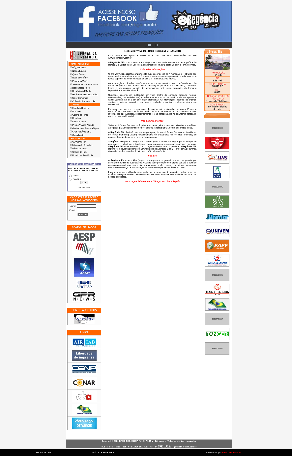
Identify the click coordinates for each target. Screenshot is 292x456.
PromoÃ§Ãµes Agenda (83, 125)
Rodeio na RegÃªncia (82, 155)
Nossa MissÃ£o (80, 77)
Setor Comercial (80, 98)
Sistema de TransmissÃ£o (85, 84)
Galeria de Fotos (80, 115)
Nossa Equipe (79, 71)
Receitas (76, 118)
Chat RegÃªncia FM (81, 131)
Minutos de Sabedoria (82, 145)
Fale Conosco (79, 121)
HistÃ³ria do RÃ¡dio (81, 91)
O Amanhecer (79, 142)
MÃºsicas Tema (79, 148)
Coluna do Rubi (79, 152)
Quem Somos (79, 74)
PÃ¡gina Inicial (79, 67)
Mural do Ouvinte (80, 108)
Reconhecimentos (81, 88)
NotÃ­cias (76, 111)
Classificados (78, 135)
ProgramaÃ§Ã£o (80, 81)
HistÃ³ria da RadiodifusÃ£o (85, 94)
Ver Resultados (84, 187)
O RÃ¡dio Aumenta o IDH (84, 101)
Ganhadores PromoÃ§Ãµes (85, 128)
